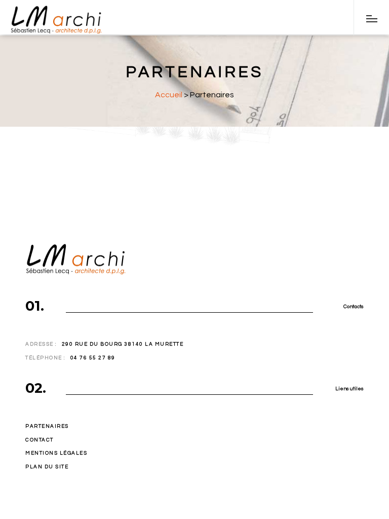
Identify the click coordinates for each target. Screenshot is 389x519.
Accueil (168, 95)
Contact (39, 439)
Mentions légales (56, 453)
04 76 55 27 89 (92, 357)
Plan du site (46, 466)
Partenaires (47, 426)
